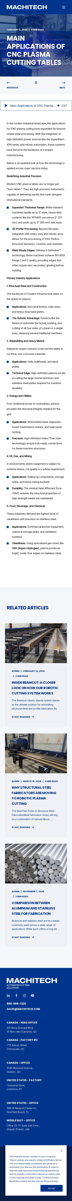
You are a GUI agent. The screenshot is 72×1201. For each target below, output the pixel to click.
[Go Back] (36, 83)
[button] (6, 105)
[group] (36, 106)
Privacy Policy (51, 1181)
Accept (51, 1188)
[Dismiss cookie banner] (62, 1151)
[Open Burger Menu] (63, 7)
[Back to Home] (27, 7)
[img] (58, 106)
